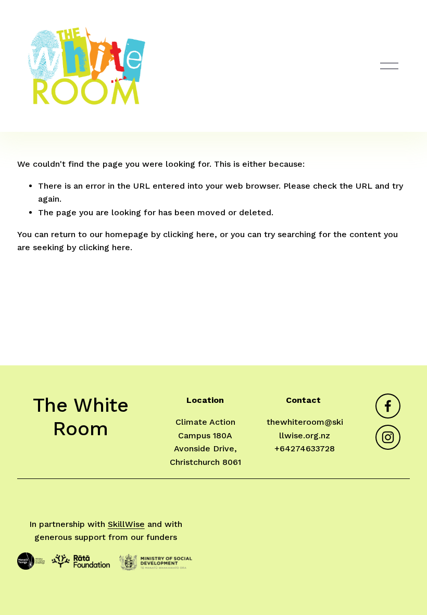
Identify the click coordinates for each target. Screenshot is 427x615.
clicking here (189, 234)
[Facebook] (387, 406)
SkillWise (126, 524)
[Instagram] (387, 437)
